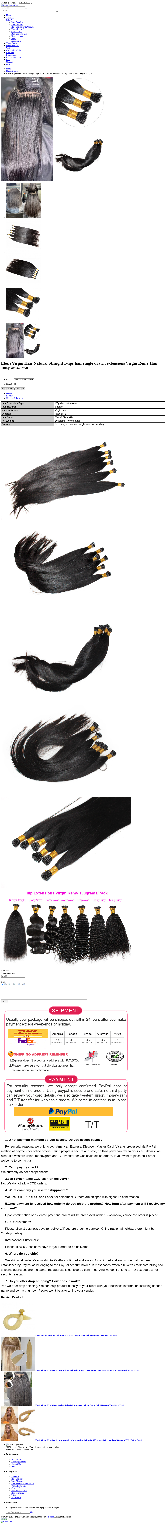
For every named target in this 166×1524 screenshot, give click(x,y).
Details (9, 393)
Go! (31, 1512)
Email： (4, 976)
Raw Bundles (17, 22)
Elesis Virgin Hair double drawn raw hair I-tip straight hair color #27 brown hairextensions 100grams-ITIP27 (83, 1440)
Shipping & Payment (14, 398)
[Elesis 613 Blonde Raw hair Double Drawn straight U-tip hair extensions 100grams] (18, 1335)
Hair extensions (17, 36)
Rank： (4, 982)
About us (10, 17)
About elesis (16, 1459)
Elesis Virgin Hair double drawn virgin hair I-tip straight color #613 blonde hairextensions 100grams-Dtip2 (82, 1370)
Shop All (15, 1476)
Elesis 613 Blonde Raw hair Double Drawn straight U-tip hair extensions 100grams (71, 1335)
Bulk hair (10, 52)
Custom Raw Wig (13, 50)
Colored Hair (16, 31)
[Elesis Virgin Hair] (9, 5)
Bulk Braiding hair (19, 34)
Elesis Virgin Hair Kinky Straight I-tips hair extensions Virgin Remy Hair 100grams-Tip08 (75, 1405)
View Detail (113, 1335)
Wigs (13, 38)
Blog (8, 64)
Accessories (16, 41)
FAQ (8, 59)
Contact (9, 62)
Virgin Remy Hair (18, 29)
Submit (4, 1001)
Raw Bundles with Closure (22, 27)
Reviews (9, 396)
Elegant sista (11, 55)
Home (8, 15)
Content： (5, 987)
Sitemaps (50, 1517)
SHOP (9, 20)
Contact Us (16, 1464)
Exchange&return (13, 57)
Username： (6, 970)
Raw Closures (17, 24)
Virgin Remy (11, 43)
